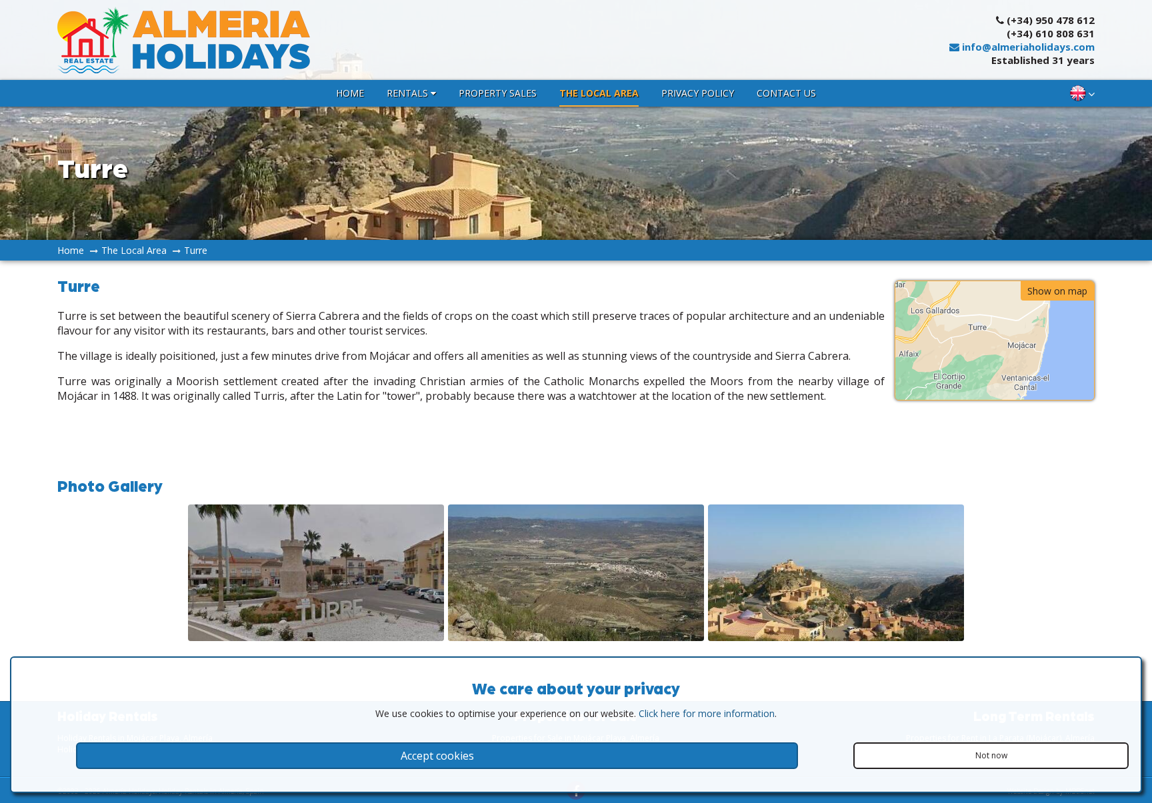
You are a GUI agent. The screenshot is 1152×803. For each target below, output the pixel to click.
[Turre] (316, 637)
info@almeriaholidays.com (1027, 46)
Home (350, 93)
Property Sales (498, 93)
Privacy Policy (697, 93)
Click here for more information (707, 713)
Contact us (786, 93)
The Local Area (599, 93)
